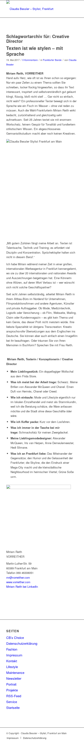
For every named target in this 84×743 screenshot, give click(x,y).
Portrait (11, 684)
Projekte (12, 690)
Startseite (13, 707)
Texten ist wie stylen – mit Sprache (34, 51)
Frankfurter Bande (52, 60)
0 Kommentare (30, 60)
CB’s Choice (15, 637)
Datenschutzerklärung (21, 643)
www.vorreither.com (18, 582)
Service (11, 701)
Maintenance (15, 672)
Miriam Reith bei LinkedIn (22, 586)
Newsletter (13, 678)
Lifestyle (12, 666)
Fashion (11, 649)
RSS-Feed (13, 696)
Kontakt (11, 661)
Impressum (14, 655)
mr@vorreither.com (18, 577)
